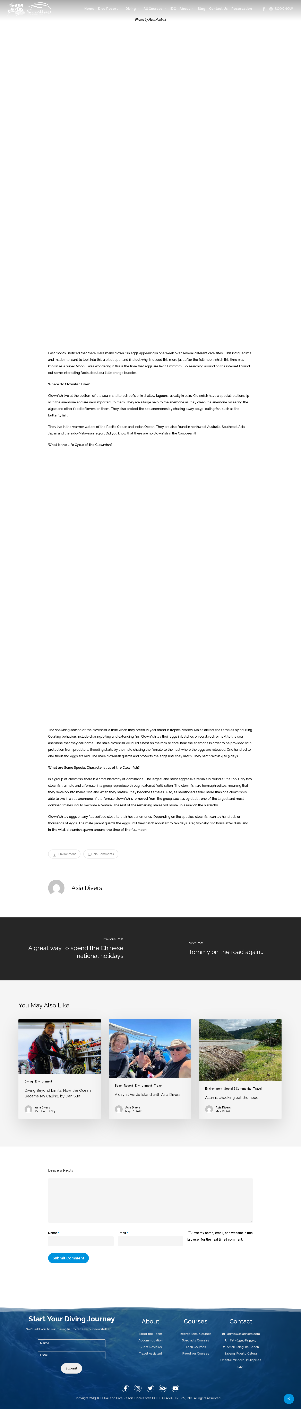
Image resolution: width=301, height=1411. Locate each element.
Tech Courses (196, 1347)
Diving (29, 1081)
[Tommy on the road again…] (225, 948)
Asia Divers (86, 887)
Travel (158, 1085)
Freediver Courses (195, 1353)
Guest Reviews (150, 1347)
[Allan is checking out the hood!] (240, 1069)
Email (123, 1233)
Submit (71, 1368)
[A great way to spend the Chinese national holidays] (75, 948)
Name (53, 1233)
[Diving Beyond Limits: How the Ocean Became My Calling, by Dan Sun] (59, 1069)
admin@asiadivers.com (243, 1334)
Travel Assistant (150, 1353)
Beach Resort (124, 1085)
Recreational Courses (196, 1334)
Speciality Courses (195, 1340)
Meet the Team (150, 1334)
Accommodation (150, 1340)
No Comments (103, 854)
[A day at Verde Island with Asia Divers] (150, 1069)
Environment (67, 854)
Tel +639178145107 (243, 1340)
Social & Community (237, 1088)
